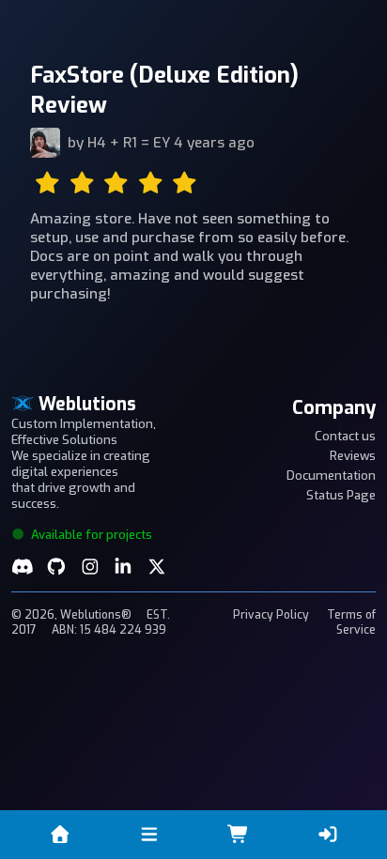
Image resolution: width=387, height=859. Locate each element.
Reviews (353, 456)
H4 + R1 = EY (128, 142)
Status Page (341, 495)
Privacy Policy (271, 614)
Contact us (345, 436)
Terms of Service (351, 622)
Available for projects (90, 535)
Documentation (331, 475)
